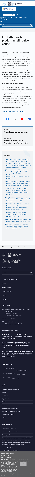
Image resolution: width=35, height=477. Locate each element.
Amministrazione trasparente (10, 390)
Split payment (6, 435)
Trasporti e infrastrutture (22, 370)
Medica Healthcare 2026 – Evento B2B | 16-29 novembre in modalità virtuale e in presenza (18, 220)
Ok (23, 464)
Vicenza (4, 19)
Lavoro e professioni (8, 369)
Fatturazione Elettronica (9, 429)
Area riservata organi (8, 414)
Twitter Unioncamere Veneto (14, 119)
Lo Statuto (5, 396)
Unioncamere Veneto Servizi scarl (11, 411)
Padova (19, 15)
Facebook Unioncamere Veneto (7, 119)
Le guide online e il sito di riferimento (13, 111)
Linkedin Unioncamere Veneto (29, 119)
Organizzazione (6, 399)
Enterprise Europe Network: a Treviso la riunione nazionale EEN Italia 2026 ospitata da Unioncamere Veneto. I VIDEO (18, 199)
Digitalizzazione (21, 374)
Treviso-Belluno (7, 17)
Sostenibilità (6, 377)
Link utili (4, 405)
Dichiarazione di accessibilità (10, 450)
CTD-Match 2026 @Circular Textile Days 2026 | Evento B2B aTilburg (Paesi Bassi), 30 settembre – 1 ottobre (17, 214)
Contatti (4, 402)
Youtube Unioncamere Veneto (22, 119)
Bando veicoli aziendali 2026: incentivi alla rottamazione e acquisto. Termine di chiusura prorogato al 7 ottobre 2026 (18, 172)
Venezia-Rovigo (17, 17)
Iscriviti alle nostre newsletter (10, 408)
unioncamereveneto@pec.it (14, 324)
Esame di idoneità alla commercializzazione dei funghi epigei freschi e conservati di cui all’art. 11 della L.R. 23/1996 (17, 226)
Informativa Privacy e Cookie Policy (11, 432)
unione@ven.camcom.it (14, 322)
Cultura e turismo (16, 378)
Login (3, 417)
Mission (4, 393)
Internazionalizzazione (9, 373)
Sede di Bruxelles (8, 15)
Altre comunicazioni (7, 447)
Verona (25, 17)
